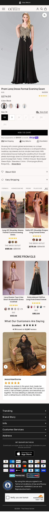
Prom (28, 188)
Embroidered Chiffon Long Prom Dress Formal (36, 298)
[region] (24, 366)
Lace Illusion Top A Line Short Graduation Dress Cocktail (14, 299)
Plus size (38, 188)
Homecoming (17, 188)
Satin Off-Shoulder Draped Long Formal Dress (36, 231)
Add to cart (24, 132)
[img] (37, 236)
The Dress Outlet (13, 246)
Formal (5, 188)
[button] (12, 238)
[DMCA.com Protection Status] (17, 475)
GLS (2, 92)
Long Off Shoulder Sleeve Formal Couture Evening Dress (12, 232)
